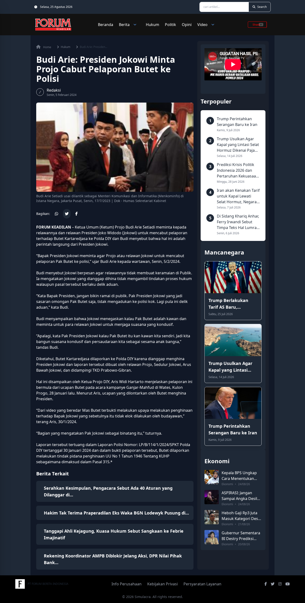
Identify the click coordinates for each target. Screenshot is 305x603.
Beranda (105, 24)
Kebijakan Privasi (162, 584)
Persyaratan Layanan (202, 584)
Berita (124, 24)
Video (202, 24)
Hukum (152, 24)
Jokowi (70, 273)
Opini (187, 24)
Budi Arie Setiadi (140, 227)
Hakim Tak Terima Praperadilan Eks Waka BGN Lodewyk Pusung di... (116, 513)
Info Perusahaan (127, 584)
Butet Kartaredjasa (71, 238)
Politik (170, 24)
